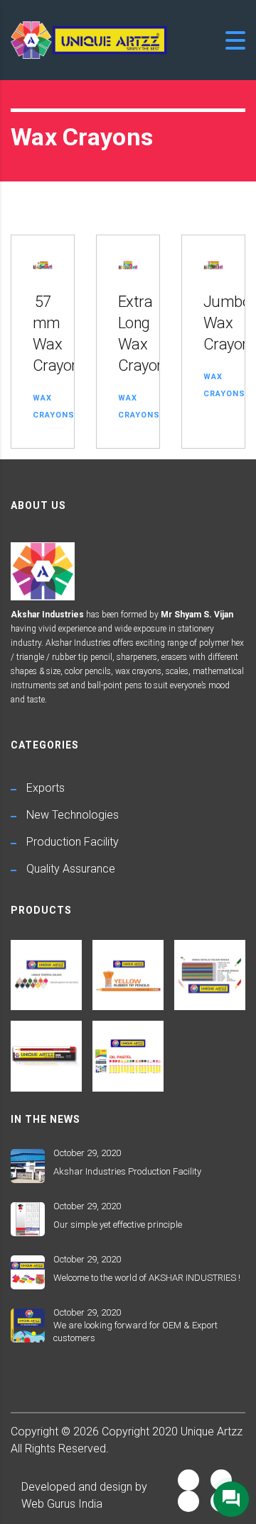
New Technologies (72, 815)
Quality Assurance (70, 868)
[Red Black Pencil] (46, 1051)
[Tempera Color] (46, 970)
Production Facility (72, 841)
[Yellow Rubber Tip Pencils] (128, 970)
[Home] (89, 39)
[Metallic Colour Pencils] (209, 970)
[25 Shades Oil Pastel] (128, 1051)
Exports (45, 788)
